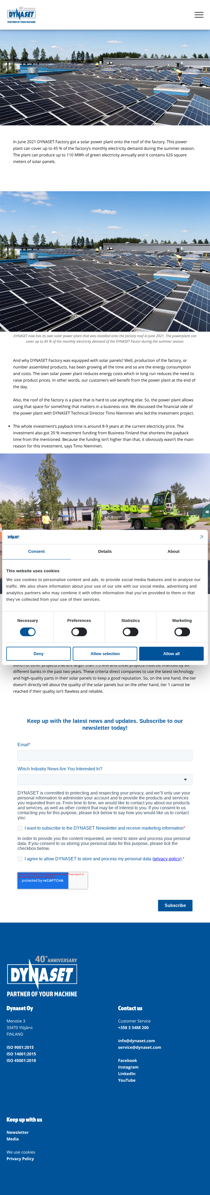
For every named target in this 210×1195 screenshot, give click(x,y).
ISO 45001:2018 (21, 1060)
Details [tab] (105, 551)
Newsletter (18, 1132)
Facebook (127, 1060)
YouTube (127, 1080)
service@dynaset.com (139, 1047)
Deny (38, 654)
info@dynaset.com (136, 1041)
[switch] (79, 631)
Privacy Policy (20, 1159)
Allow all (171, 654)
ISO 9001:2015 (20, 1047)
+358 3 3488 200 (133, 1027)
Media (13, 1139)
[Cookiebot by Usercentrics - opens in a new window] (180, 537)
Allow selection (105, 654)
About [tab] (174, 551)
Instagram (128, 1067)
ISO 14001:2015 (21, 1054)
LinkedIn (127, 1073)
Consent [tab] (36, 551)
